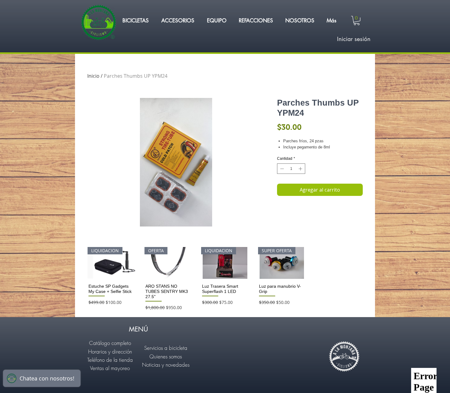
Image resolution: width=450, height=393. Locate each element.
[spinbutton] (291, 169)
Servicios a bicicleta (165, 347)
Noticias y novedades (165, 364)
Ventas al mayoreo (110, 368)
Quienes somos (165, 356)
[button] (135, 20)
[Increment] (301, 169)
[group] (225, 279)
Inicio (93, 76)
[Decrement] (281, 169)
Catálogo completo (110, 342)
